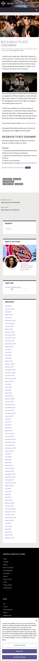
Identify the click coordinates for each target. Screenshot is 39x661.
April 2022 (8, 312)
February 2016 (9, 468)
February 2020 (9, 332)
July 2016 (8, 454)
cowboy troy (8, 184)
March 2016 (9, 465)
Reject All (19, 651)
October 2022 (9, 309)
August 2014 (9, 520)
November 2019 (10, 338)
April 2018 (8, 393)
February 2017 (9, 433)
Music (22, 50)
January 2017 (9, 436)
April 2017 (8, 428)
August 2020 (9, 326)
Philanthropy (7, 615)
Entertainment (14, 50)
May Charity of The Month (10, 209)
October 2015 (9, 480)
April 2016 (8, 462)
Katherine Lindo (31, 49)
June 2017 (8, 422)
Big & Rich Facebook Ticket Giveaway (13, 167)
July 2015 (8, 488)
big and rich (7, 179)
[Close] (36, 620)
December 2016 (10, 439)
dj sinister (19, 184)
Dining (5, 564)
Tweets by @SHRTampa (13, 287)
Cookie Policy (7, 588)
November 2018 (10, 373)
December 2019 (10, 335)
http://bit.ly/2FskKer (28, 123)
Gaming (5, 562)
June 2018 (8, 387)
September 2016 (10, 448)
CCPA (5, 582)
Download (28, 167)
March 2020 (9, 329)
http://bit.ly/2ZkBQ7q (29, 163)
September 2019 (10, 344)
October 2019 (9, 341)
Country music (8, 181)
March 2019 (9, 361)
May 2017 (8, 425)
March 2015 (9, 500)
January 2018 (9, 401)
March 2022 (9, 315)
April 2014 (8, 532)
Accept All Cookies (19, 657)
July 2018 (8, 384)
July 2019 (8, 349)
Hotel (5, 559)
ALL (4, 604)
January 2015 (9, 506)
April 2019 (8, 358)
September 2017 (10, 413)
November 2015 (10, 477)
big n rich (17, 179)
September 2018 (10, 378)
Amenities (6, 573)
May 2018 (8, 390)
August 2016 (9, 451)
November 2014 (10, 512)
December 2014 (10, 509)
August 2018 (9, 381)
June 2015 (8, 491)
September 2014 (10, 517)
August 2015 (9, 486)
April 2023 (8, 306)
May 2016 (8, 459)
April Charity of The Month (10, 201)
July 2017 (8, 419)
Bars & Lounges (8, 567)
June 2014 (8, 526)
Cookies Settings (19, 645)
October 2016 (9, 445)
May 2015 (8, 494)
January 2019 (9, 367)
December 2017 (10, 404)
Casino (5, 606)
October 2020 (9, 323)
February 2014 (9, 538)
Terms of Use (7, 579)
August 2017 (9, 416)
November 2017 (10, 407)
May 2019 (8, 355)
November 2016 (10, 442)
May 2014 (8, 529)
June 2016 (8, 457)
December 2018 (10, 370)
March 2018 (9, 396)
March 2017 (9, 430)
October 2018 (9, 375)
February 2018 (9, 399)
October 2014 (9, 514)
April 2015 (8, 497)
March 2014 (9, 535)
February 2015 (9, 503)
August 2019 (9, 346)
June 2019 (8, 352)
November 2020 (10, 320)
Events (5, 576)
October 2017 (9, 410)
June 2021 (8, 317)
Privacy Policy (7, 585)
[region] (19, 639)
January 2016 (9, 471)
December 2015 (10, 474)
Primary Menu (36, 9)
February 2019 (9, 364)
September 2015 (10, 483)
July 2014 (8, 523)
